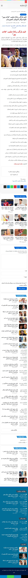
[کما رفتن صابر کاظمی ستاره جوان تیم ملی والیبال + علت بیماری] (7, 202)
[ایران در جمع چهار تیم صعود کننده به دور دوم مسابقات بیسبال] (21, 232)
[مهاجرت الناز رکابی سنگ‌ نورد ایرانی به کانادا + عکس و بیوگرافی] (7, 217)
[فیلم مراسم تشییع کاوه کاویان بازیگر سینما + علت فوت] (23, 391)
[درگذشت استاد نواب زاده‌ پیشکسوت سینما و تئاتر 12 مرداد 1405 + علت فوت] (23, 404)
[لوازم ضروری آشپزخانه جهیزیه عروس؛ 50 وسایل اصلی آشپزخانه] (23, 537)
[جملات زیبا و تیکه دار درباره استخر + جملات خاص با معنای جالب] (23, 454)
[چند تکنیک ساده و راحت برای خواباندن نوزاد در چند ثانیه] (23, 523)
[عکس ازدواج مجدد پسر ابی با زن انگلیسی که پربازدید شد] (23, 320)
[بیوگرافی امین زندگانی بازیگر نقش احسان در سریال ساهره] (23, 497)
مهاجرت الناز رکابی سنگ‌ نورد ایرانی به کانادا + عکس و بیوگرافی (7, 224)
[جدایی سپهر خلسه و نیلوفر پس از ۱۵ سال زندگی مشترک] (23, 411)
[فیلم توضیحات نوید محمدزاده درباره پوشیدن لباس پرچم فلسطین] (23, 359)
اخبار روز (18, 11)
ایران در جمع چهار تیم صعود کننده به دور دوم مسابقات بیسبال (21, 239)
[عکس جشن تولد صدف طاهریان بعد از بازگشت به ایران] (23, 424)
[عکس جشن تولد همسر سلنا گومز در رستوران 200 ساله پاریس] (23, 385)
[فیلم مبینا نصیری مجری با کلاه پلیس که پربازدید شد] (23, 307)
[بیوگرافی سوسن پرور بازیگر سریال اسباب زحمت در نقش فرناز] (23, 504)
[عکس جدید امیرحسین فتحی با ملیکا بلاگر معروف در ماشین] (23, 313)
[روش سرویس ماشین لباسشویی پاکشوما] (23, 530)
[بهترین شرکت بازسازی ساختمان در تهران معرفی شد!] (23, 345)
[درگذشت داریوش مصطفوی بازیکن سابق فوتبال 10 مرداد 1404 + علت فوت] (21, 217)
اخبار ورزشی (13, 11)
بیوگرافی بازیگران (22, 442)
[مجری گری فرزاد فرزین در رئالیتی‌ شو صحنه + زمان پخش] (23, 418)
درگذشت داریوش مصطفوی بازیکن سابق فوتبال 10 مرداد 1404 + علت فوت (21, 224)
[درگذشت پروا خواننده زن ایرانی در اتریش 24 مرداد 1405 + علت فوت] (23, 366)
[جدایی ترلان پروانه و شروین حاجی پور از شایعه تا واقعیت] (23, 379)
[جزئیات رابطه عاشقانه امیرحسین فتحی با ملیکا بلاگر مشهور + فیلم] (23, 339)
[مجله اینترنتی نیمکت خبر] (23, 5)
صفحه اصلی (23, 11)
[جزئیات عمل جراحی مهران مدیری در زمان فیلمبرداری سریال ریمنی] (23, 352)
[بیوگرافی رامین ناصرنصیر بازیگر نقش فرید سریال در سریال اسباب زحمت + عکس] (23, 511)
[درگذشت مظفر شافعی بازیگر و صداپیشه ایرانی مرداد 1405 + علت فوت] (23, 398)
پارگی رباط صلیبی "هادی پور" (19, 180)
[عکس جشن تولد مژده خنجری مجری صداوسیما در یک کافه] (23, 372)
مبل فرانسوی (23, 440)
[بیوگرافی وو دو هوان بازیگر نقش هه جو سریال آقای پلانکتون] (23, 460)
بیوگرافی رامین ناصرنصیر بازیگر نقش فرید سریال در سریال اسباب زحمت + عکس (10, 510)
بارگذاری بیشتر (14, 430)
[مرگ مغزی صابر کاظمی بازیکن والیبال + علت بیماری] (21, 202)
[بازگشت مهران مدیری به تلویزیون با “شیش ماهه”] (7, 232)
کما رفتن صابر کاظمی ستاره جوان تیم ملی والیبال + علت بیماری (7, 209)
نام (26, 270)
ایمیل (25, 276)
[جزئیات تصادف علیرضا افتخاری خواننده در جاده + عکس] (23, 333)
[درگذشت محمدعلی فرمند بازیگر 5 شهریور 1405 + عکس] (23, 301)
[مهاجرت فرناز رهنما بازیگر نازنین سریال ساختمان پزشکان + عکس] (23, 326)
